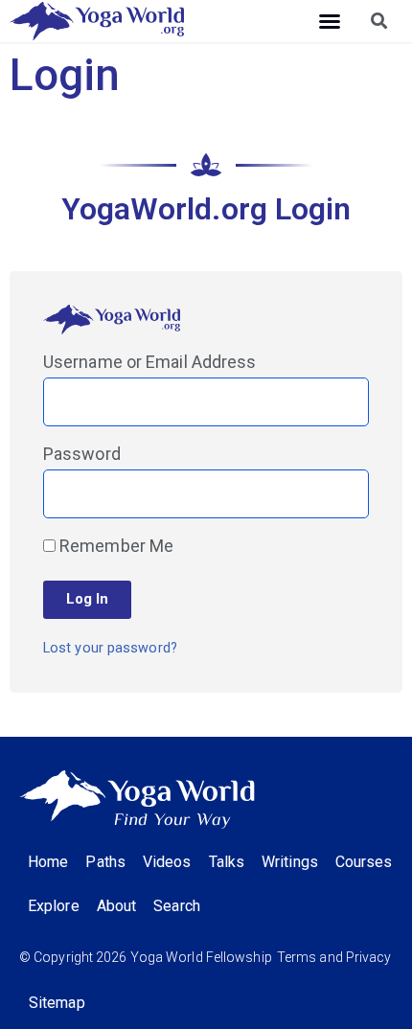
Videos (167, 862)
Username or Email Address (150, 363)
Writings (290, 862)
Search (176, 906)
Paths (105, 862)
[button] (329, 21)
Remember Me (114, 546)
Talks (227, 862)
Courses (364, 862)
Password (82, 455)
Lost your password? (110, 648)
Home (48, 862)
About (117, 906)
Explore (54, 906)
